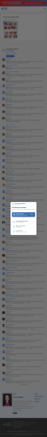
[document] (23, 218)
